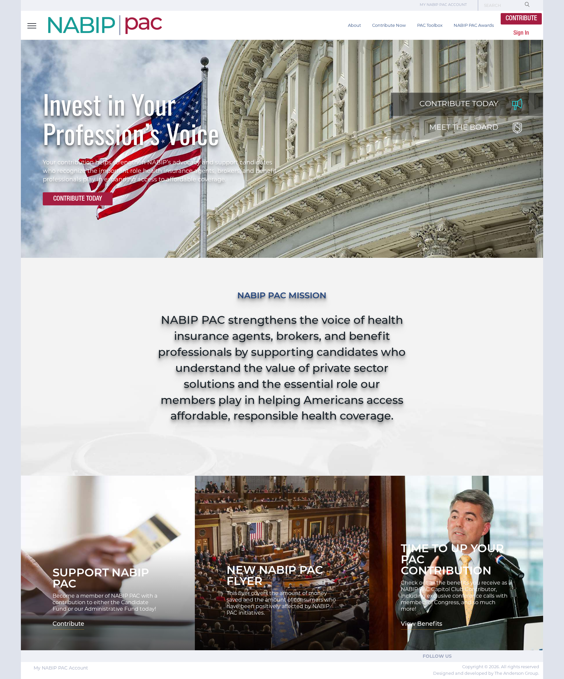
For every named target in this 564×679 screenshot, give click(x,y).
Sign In (521, 33)
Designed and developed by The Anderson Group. (486, 673)
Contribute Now (389, 26)
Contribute (521, 19)
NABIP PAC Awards (474, 26)
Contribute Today (77, 199)
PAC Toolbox (430, 26)
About (354, 26)
